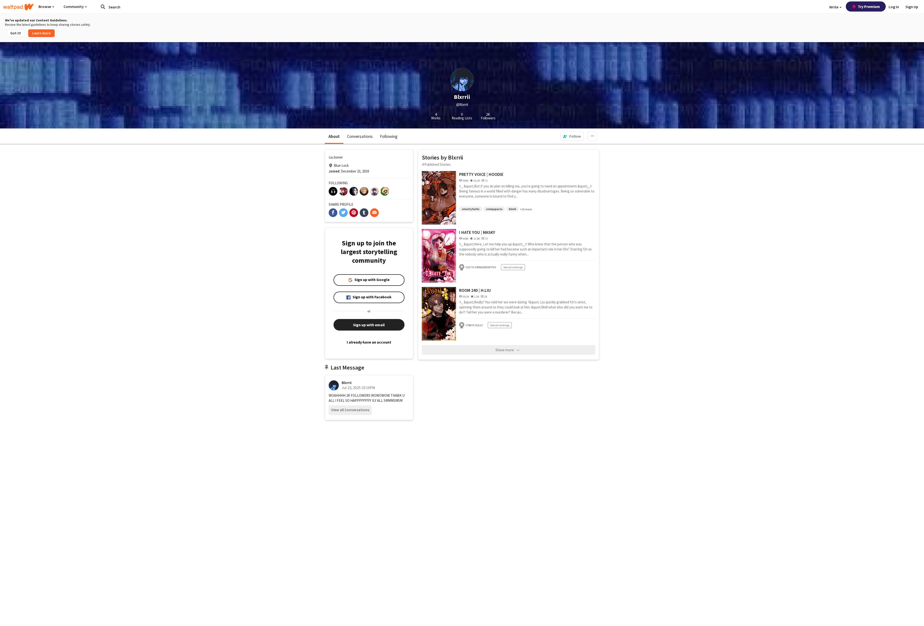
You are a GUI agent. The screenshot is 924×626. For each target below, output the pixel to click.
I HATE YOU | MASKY (477, 232)
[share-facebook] (333, 212)
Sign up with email (369, 324)
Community (74, 6)
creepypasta (494, 209)
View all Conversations (350, 409)
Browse (45, 6)
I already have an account (369, 342)
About (334, 136)
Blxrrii (347, 382)
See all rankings (513, 267)
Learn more (41, 33)
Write (834, 7)
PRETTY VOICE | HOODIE (481, 174)
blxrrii (512, 209)
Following (389, 136)
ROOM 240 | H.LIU (475, 290)
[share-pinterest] (353, 212)
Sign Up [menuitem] (911, 6)
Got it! (15, 33)
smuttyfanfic (471, 209)
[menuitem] (572, 136)
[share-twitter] (343, 212)
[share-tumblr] (364, 212)
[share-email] (374, 212)
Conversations (360, 136)
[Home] (18, 6)
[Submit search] (103, 7)
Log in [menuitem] (894, 6)
